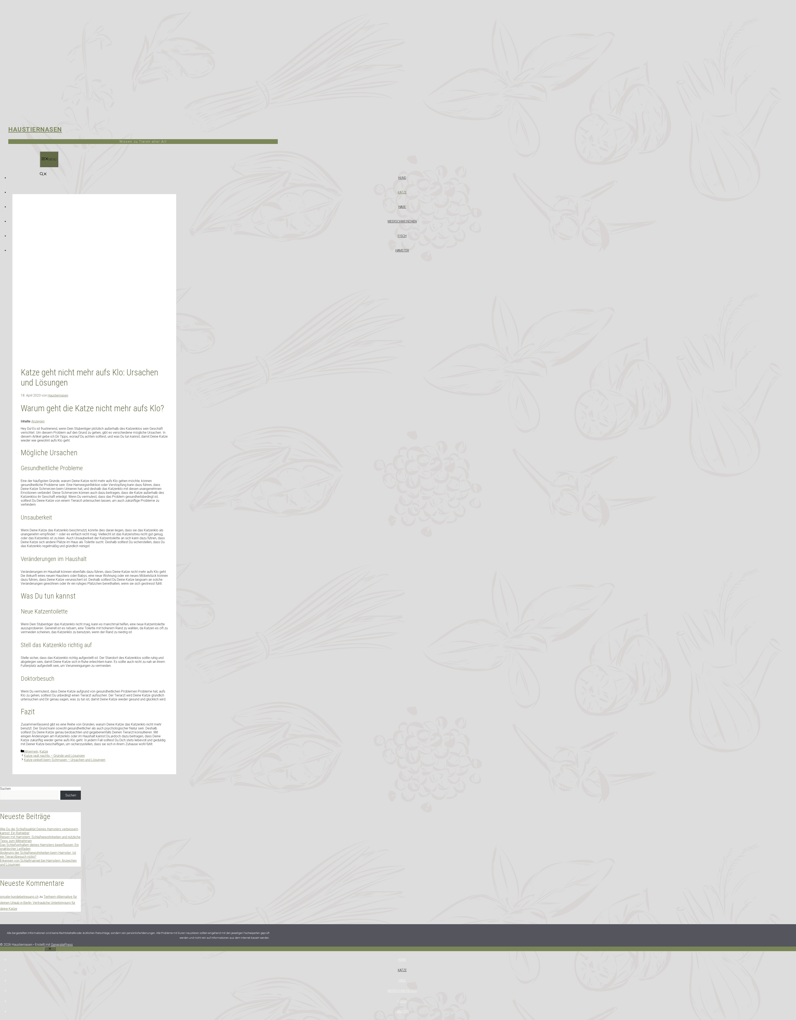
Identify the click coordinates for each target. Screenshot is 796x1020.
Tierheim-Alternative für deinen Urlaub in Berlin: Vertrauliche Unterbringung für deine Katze (38, 903)
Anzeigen (38, 421)
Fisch (402, 236)
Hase (402, 207)
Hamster (402, 250)
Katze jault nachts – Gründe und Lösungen (54, 756)
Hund (402, 178)
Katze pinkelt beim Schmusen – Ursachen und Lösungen (64, 760)
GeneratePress (62, 945)
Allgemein (31, 751)
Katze (402, 192)
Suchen (5, 789)
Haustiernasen (35, 129)
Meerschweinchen (402, 221)
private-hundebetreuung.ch (19, 897)
